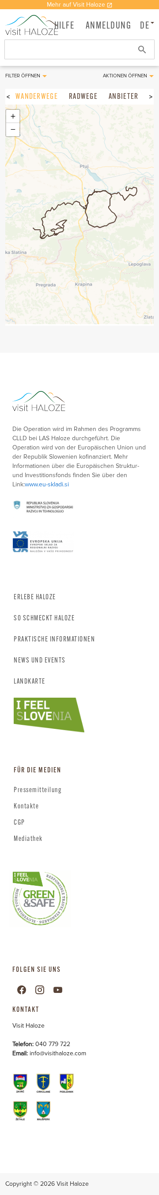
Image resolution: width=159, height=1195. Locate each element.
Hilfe (64, 26)
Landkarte (29, 681)
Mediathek (28, 839)
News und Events (40, 660)
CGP (19, 822)
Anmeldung (109, 26)
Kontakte (26, 806)
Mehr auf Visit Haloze (76, 4)
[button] (109, 25)
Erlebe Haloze (35, 597)
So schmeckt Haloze (44, 618)
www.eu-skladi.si (47, 484)
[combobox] (79, 49)
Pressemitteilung (37, 790)
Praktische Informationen (54, 639)
